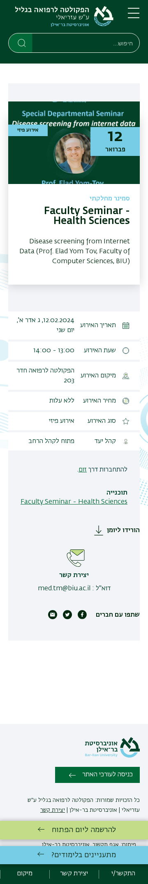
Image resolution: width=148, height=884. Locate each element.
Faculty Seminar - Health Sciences (74, 502)
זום (83, 470)
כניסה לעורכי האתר (107, 774)
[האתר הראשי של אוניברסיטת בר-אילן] (112, 756)
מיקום (24, 873)
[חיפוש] (21, 42)
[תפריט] (133, 16)
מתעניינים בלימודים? (83, 855)
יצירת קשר (52, 810)
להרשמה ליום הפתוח (84, 830)
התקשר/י (123, 873)
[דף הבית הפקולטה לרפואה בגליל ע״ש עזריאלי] (61, 18)
